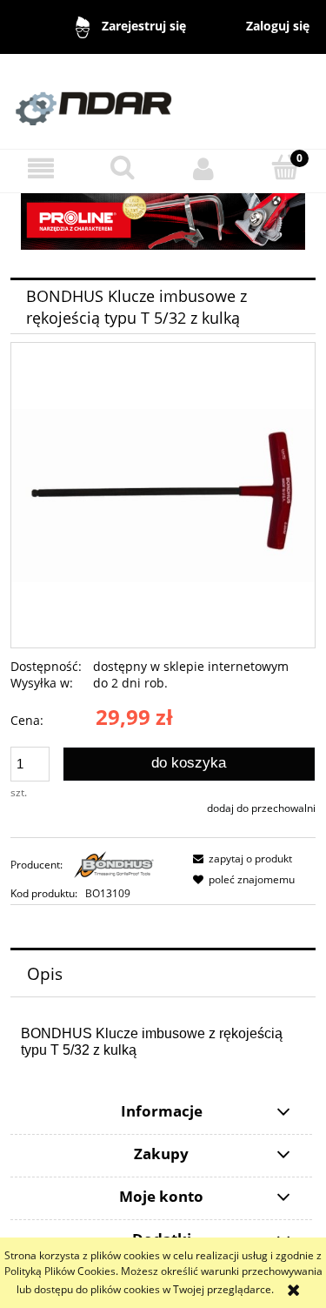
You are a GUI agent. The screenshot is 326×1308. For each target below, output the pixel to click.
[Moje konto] (204, 168)
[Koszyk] (285, 167)
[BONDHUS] (113, 864)
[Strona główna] (163, 100)
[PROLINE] (163, 220)
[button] (41, 168)
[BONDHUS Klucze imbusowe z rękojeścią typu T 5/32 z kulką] (163, 494)
